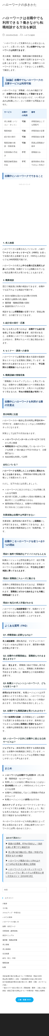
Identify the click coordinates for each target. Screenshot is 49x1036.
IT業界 (5, 903)
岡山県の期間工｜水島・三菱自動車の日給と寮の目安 (22, 979)
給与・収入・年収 (9, 958)
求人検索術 (7, 949)
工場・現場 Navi (24, 1000)
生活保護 (6, 953)
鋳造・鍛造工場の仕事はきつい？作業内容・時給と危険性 (24, 990)
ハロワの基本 (29, 35)
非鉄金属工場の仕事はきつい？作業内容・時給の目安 (22, 976)
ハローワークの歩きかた (20, 5)
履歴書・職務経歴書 (10, 940)
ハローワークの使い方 (11, 922)
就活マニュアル (8, 935)
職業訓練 (6, 963)
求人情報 (6, 944)
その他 (5, 908)
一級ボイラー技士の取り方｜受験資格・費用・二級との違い (25, 988)
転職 (4, 967)
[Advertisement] (24, 211)
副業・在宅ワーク (9, 926)
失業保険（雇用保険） (11, 931)
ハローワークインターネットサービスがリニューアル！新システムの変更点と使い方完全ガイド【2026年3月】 (25, 873)
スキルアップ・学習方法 (11, 912)
